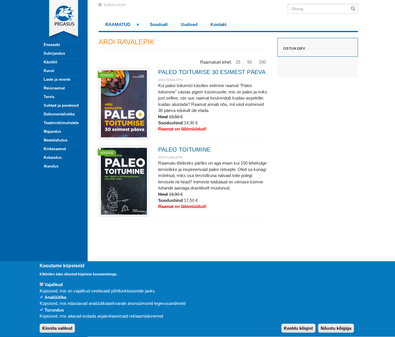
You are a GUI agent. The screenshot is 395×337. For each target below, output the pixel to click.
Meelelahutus (55, 140)
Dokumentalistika (59, 114)
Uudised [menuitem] (189, 24)
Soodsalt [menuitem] (159, 24)
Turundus (54, 309)
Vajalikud (54, 284)
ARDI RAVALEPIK (170, 80)
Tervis (49, 97)
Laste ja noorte (57, 79)
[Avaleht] (60, 20)
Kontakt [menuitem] (218, 24)
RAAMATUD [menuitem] (114, 26)
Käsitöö (50, 62)
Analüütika (55, 297)
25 (238, 62)
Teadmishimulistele (61, 123)
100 (262, 62)
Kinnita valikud (57, 328)
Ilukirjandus (54, 53)
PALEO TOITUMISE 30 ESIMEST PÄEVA (211, 72)
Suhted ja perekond (61, 105)
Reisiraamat (54, 88)
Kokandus (53, 157)
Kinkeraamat (55, 149)
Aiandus (51, 166)
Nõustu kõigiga (336, 328)
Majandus (52, 131)
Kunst (49, 71)
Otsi (354, 8)
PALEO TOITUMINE (184, 149)
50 (249, 62)
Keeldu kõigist (298, 328)
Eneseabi (52, 45)
